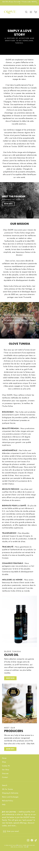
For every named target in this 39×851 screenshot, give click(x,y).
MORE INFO (8, 204)
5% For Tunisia (7, 789)
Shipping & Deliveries (10, 793)
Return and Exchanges (10, 797)
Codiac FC (6, 766)
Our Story (5, 769)
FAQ (3, 804)
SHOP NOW (10, 678)
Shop (4, 762)
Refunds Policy (7, 800)
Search (4, 785)
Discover (5, 773)
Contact (5, 777)
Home (4, 758)
